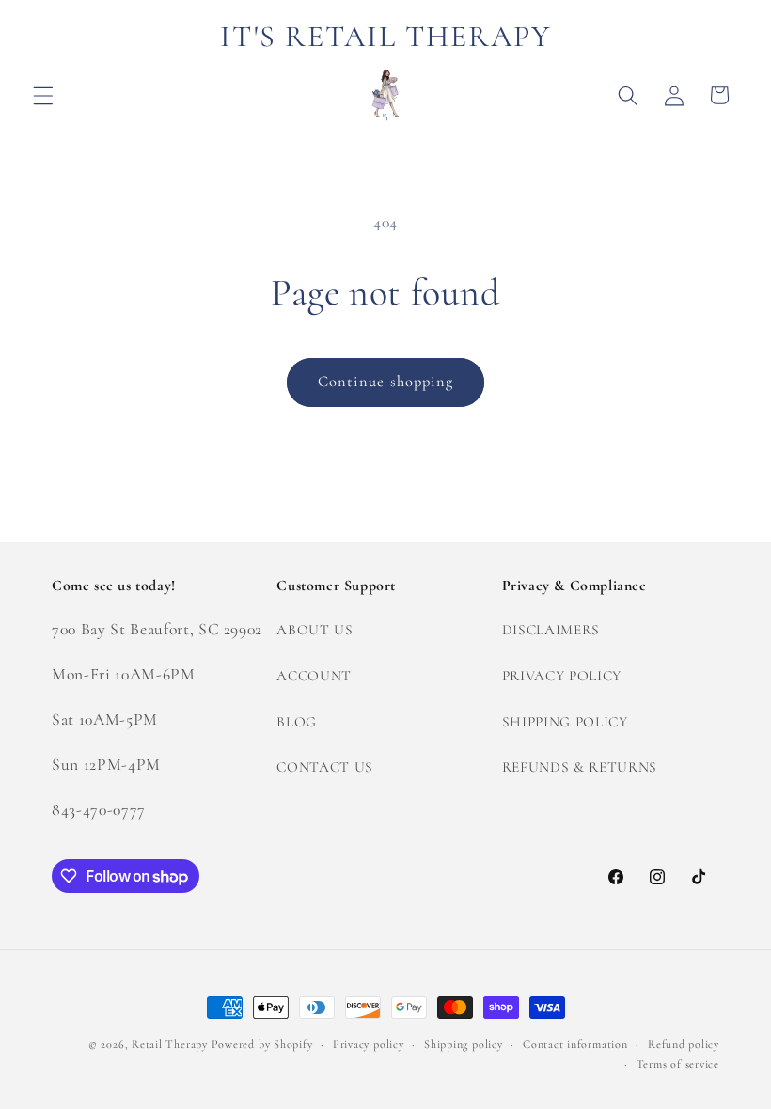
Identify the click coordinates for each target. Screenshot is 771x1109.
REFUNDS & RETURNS (579, 766)
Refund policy (683, 1044)
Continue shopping (386, 381)
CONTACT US (324, 766)
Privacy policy (368, 1044)
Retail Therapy (170, 1044)
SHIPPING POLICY (565, 721)
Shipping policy (463, 1044)
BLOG (296, 721)
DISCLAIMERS (551, 629)
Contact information (575, 1044)
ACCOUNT (314, 675)
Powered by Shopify (262, 1044)
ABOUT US (314, 629)
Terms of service (678, 1063)
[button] (43, 94)
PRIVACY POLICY (562, 675)
